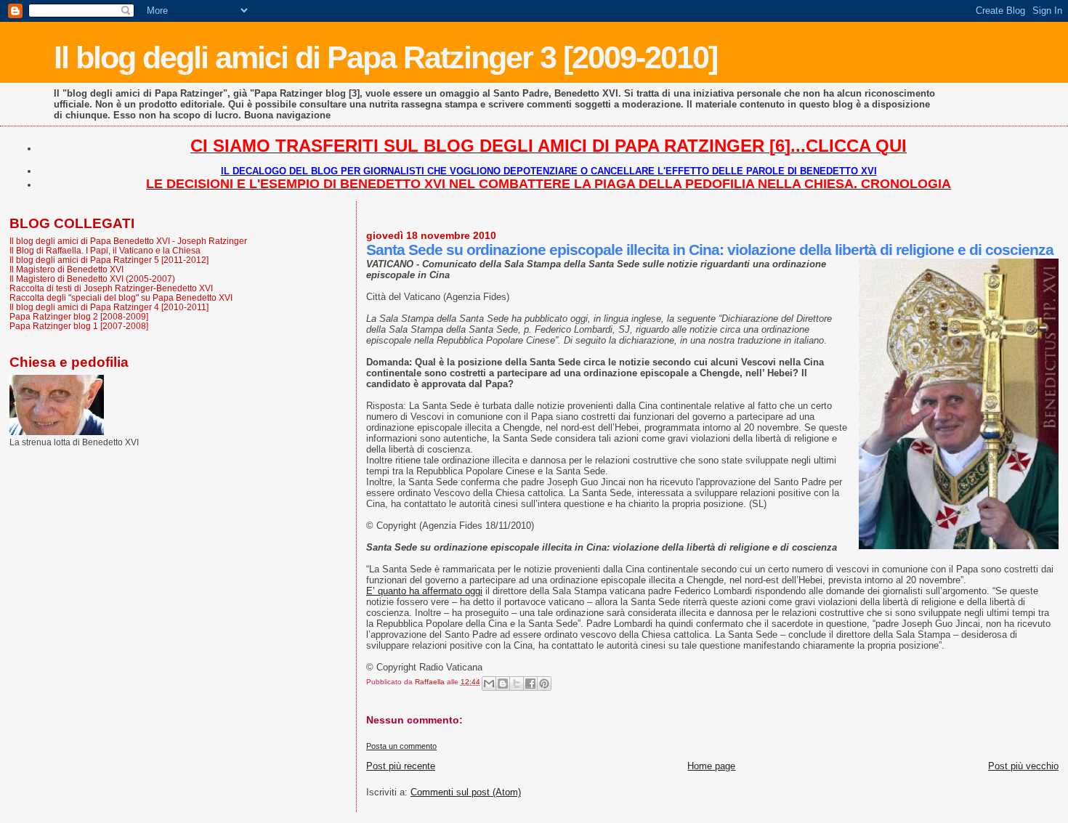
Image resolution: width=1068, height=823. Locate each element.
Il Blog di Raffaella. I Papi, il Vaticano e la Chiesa (105, 250)
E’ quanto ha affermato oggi (424, 590)
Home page (711, 766)
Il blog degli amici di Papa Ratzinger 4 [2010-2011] (109, 307)
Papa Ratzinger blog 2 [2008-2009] (78, 316)
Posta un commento (401, 746)
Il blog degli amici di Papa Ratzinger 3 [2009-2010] (385, 57)
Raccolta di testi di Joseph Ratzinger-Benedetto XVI (111, 288)
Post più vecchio (1023, 766)
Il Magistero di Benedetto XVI (66, 269)
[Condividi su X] (516, 683)
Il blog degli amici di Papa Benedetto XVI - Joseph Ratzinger (128, 241)
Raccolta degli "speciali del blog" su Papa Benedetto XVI (120, 297)
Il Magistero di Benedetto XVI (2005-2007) (92, 278)
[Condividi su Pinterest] (544, 683)
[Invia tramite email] (489, 683)
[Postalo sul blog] (502, 683)
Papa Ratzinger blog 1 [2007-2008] (78, 326)
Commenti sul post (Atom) (465, 792)
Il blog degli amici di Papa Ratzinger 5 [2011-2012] (109, 259)
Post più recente (400, 766)
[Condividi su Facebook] (530, 683)
